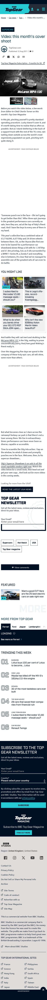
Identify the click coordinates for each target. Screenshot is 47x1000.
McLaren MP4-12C (9, 340)
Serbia (31, 969)
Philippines (33, 964)
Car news (12, 17)
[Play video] (23, 83)
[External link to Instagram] (15, 858)
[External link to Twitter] (23, 858)
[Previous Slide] (3, 84)
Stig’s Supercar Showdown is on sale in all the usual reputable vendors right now (21, 465)
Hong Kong (9, 973)
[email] (23, 56)
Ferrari (6, 626)
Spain (30, 978)
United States (31, 850)
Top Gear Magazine (13, 904)
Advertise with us (12, 899)
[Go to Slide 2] (30, 101)
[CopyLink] (3, 57)
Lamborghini (34, 626)
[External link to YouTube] (32, 858)
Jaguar (22, 626)
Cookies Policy (7, 875)
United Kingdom (15, 850)
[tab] (6, 627)
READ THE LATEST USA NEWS (17, 489)
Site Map (8, 908)
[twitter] (13, 56)
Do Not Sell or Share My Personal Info (18, 879)
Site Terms (9, 890)
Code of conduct (11, 895)
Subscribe (23, 805)
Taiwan (31, 982)
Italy (6, 982)
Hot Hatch (22, 542)
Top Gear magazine (11, 549)
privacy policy (28, 797)
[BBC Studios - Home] (7, 845)
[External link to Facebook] (6, 858)
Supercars (23, 17)
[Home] (19, 9)
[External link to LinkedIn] (41, 858)
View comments (22, 567)
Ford (14, 626)
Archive (4, 884)
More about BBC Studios (14, 946)
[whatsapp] (18, 56)
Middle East (33, 987)
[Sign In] (32, 9)
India (6, 978)
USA (34, 542)
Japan (7, 987)
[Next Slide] (44, 84)
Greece (7, 969)
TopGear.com (15, 47)
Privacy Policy (7, 870)
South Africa (33, 973)
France (7, 964)
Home (3, 17)
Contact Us (6, 865)
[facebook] (8, 56)
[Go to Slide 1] (16, 101)
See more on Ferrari (10, 639)
